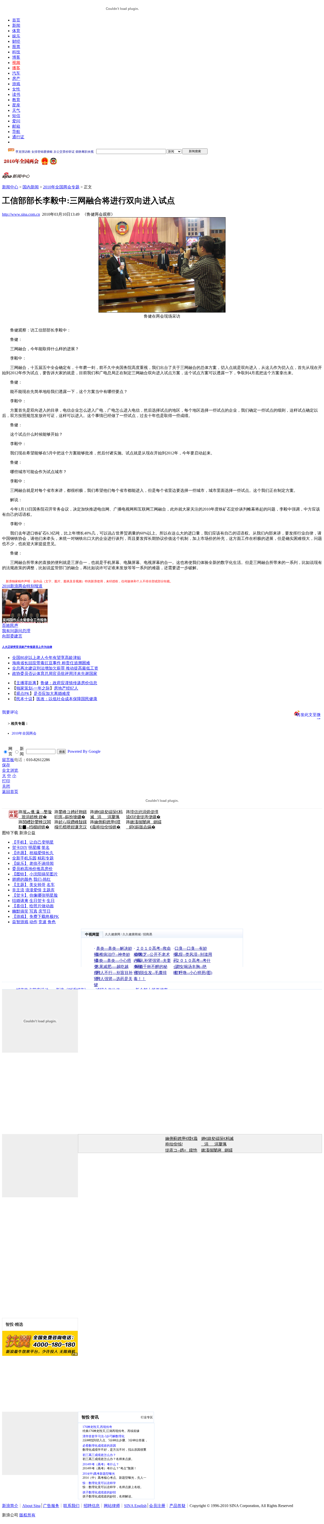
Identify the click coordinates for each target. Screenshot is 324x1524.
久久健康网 (112, 934)
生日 (51, 900)
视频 (16, 62)
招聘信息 (92, 1506)
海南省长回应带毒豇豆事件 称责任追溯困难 (51, 663)
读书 (16, 94)
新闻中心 (10, 187)
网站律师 (112, 1506)
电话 (18, 760)
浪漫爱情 (33, 890)
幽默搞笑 (20, 911)
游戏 (16, 84)
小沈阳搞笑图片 (43, 874)
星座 (16, 105)
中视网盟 (92, 934)
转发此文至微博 (308, 714)
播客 (16, 68)
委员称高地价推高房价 (32, 869)
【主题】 (20, 884)
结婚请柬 (20, 900)
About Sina (31, 1506)
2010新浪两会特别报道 (22, 586)
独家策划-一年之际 (33, 688)
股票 (16, 47)
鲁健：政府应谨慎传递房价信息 (68, 683)
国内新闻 (31, 187)
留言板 (8, 760)
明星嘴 (34, 847)
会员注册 (157, 1506)
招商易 (147, 934)
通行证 (18, 137)
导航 (16, 131)
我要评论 (10, 712)
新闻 (16, 25)
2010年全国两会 (24, 733)
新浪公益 (27, 833)
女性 (16, 89)
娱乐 (16, 36)
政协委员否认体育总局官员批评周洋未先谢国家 (54, 673)
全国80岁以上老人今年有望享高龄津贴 (46, 657)
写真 (33, 911)
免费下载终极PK (44, 916)
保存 (6, 765)
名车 (51, 884)
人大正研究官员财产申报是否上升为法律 (27, 646)
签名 (46, 847)
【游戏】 (20, 916)
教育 (16, 100)
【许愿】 (20, 853)
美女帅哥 (37, 884)
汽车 (16, 73)
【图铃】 (20, 874)
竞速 (42, 922)
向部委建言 (12, 636)
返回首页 (10, 791)
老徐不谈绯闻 (41, 863)
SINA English (135, 1506)
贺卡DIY (19, 847)
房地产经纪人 (66, 688)
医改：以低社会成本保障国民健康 (66, 699)
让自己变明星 (41, 842)
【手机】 (20, 842)
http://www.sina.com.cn (21, 214)
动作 (33, 922)
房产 (16, 78)
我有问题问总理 (16, 631)
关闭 (6, 786)
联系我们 (71, 1506)
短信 (16, 116)
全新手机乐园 (24, 858)
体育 (16, 31)
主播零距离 (26, 683)
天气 (16, 110)
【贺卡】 (20, 895)
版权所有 (27, 1515)
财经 (16, 41)
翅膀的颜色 (22, 879)
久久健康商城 (132, 934)
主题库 (49, 890)
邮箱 (16, 126)
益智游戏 (20, 922)
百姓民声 (10, 625)
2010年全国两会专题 (61, 187)
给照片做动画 (41, 906)
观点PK (23, 693)
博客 (16, 57)
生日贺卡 (37, 900)
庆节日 (44, 911)
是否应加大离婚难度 (52, 693)
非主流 (18, 890)
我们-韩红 (42, 879)
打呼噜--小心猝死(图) (193, 972)
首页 (16, 20)
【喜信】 (20, 906)
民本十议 (24, 699)
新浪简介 (10, 1506)
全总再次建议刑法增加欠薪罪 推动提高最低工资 (55, 668)
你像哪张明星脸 (43, 895)
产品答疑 (177, 1506)
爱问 (16, 121)
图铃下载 (10, 833)
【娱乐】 (20, 863)
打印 (6, 781)
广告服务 (51, 1506)
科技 (16, 52)
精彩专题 (45, 858)
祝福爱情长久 (41, 853)
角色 (52, 922)
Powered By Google (84, 751)
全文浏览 (10, 770)
